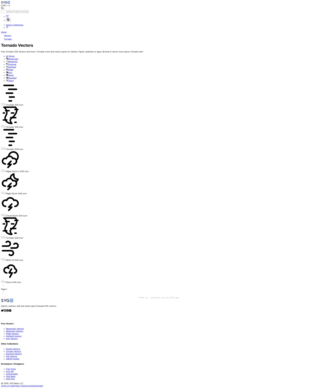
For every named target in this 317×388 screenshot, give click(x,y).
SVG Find (10, 379)
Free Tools (11, 369)
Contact (39, 386)
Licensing (31, 386)
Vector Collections (14, 25)
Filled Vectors (12, 333)
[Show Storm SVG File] (10, 279)
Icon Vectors (12, 338)
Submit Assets (12, 359)
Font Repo (10, 376)
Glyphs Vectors (13, 349)
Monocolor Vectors (15, 328)
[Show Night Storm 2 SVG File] (10, 168)
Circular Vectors (13, 351)
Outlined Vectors (14, 336)
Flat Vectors (11, 356)
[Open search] (8, 20)
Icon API (10, 371)
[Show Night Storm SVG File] (10, 190)
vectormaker (12, 374)
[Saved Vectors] (7, 16)
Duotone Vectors (14, 354)
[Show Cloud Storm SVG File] (10, 212)
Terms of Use (7, 386)
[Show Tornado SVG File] (10, 101)
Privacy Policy (20, 386)
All (10, 56)
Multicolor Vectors (14, 331)
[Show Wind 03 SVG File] (10, 257)
